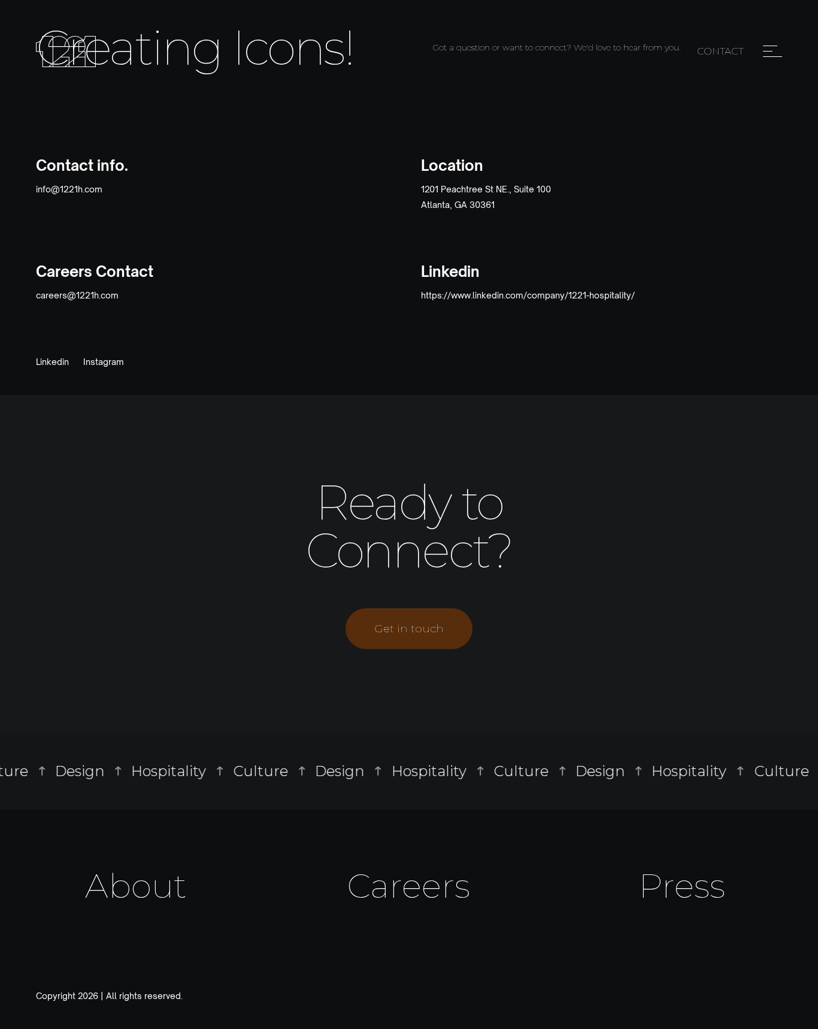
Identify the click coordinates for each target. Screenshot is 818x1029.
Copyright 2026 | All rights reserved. (109, 996)
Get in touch (409, 628)
